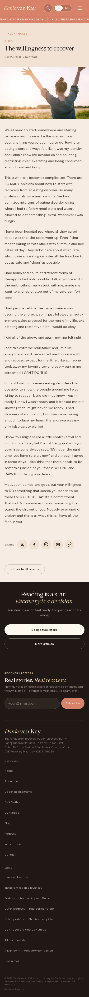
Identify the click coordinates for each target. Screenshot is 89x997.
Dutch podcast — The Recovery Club (30, 919)
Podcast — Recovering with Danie (27, 898)
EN (59, 8)
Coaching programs (18, 792)
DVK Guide (12, 813)
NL (67, 8)
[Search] (48, 8)
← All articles (16, 33)
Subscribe (73, 703)
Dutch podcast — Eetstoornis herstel (30, 909)
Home (9, 771)
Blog (7, 823)
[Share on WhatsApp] (46, 544)
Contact (10, 855)
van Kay (20, 8)
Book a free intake (45, 630)
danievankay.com (16, 877)
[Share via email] (58, 544)
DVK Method (13, 802)
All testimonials (15, 940)
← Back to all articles (24, 569)
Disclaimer (12, 961)
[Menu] (80, 8)
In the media (13, 844)
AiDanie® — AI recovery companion (29, 950)
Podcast (10, 834)
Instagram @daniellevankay (23, 888)
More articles (44, 644)
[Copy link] (69, 544)
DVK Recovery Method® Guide (25, 930)
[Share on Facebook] (34, 544)
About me (11, 781)
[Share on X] (22, 544)
